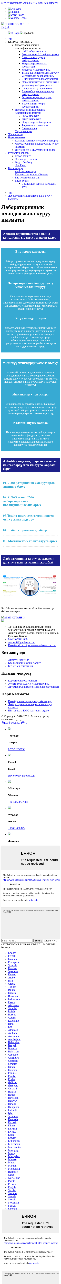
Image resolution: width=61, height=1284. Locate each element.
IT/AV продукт (30, 115)
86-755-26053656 (38, 2)
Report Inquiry (23, 155)
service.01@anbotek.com (14, 2)
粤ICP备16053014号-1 (14, 722)
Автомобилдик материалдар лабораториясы (38, 93)
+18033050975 (16, 828)
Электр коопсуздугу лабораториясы (33, 59)
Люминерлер (29, 128)
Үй (10, 38)
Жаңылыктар (15, 134)
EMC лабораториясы (34, 51)
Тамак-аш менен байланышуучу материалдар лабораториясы (40, 74)
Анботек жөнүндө (25, 171)
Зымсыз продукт (31, 118)
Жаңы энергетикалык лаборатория (34, 65)
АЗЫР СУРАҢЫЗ (14, 617)
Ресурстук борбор (18, 152)
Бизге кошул (22, 180)
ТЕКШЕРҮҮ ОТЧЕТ (16, 24)
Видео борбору (23, 162)
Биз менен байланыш (27, 177)
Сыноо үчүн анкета (26, 159)
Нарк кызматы (16, 137)
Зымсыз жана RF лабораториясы (40, 54)
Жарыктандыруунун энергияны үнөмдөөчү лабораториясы (40, 83)
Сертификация (23, 131)
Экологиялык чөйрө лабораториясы (33, 105)
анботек (53, 2)
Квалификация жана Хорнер (31, 174)
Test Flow (20, 165)
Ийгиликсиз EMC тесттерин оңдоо (35, 149)
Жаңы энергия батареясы (36, 122)
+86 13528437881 (18, 801)
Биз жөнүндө (15, 168)
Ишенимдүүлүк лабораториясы (40, 78)
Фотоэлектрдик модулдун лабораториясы (37, 99)
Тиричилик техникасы (35, 125)
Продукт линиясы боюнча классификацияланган (30, 111)
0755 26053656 (16, 749)
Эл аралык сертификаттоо (37, 88)
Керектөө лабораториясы (36, 69)
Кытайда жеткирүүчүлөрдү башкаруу (36, 140)
